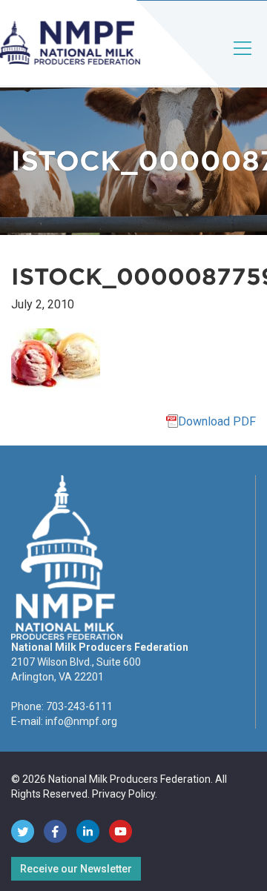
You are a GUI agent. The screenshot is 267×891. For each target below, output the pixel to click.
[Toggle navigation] (243, 60)
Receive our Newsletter (76, 869)
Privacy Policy (123, 794)
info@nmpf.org (81, 721)
